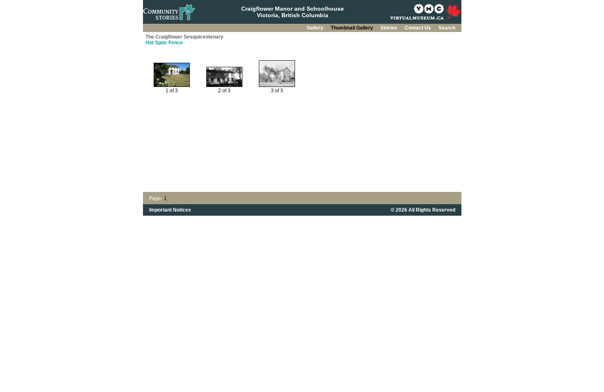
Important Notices (170, 210)
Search (446, 28)
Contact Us (418, 28)
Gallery (316, 28)
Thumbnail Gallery (352, 28)
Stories (389, 28)
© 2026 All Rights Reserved (423, 210)
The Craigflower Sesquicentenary (184, 37)
